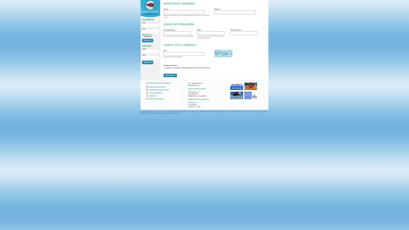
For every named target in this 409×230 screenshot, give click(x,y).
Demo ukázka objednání (156, 98)
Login (143, 22)
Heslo (144, 28)
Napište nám (153, 95)
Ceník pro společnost (155, 92)
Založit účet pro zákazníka (157, 87)
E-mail (144, 49)
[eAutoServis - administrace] (150, 9)
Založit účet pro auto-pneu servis (159, 90)
